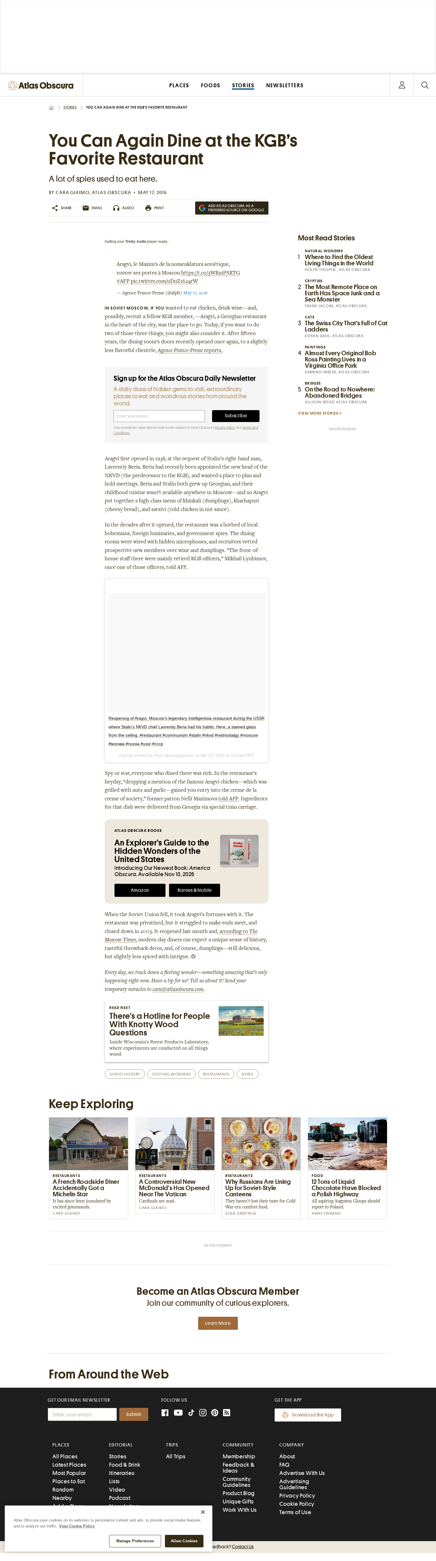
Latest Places (69, 1465)
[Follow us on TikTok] (191, 1414)
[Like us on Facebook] (164, 1413)
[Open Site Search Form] (425, 85)
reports (189, 350)
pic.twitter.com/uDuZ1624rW (164, 281)
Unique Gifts (238, 1501)
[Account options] (402, 85)
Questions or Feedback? (218, 1546)
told (228, 799)
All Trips (176, 1456)
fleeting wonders (171, 1074)
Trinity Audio (135, 241)
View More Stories (318, 413)
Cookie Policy (296, 1504)
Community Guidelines (237, 1482)
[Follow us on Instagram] (202, 1413)
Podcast (119, 1498)
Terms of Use (295, 1512)
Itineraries (121, 1473)
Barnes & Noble (194, 890)
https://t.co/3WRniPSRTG (210, 273)
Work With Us (240, 1510)
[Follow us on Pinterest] (214, 1413)
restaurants (216, 1074)
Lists (114, 1481)
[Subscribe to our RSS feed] (226, 1413)
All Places (65, 1456)
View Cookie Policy (77, 1526)
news (247, 1074)
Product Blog (239, 1493)
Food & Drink (124, 1465)
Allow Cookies (184, 1541)
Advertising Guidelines (294, 1484)
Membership (239, 1456)
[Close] (202, 1512)
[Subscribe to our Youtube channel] (178, 1413)
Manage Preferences (135, 1541)
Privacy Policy (225, 427)
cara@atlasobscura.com (177, 989)
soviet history (125, 1074)
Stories (70, 107)
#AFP (123, 281)
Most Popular (69, 1473)
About (287, 1456)
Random (63, 1489)
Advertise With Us (302, 1473)
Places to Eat (68, 1481)
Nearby (62, 1498)
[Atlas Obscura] (42, 86)
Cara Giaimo (72, 192)
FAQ (284, 1465)
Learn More (218, 1323)
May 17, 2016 (195, 293)
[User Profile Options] (401, 85)
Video (117, 1489)
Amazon (140, 890)
